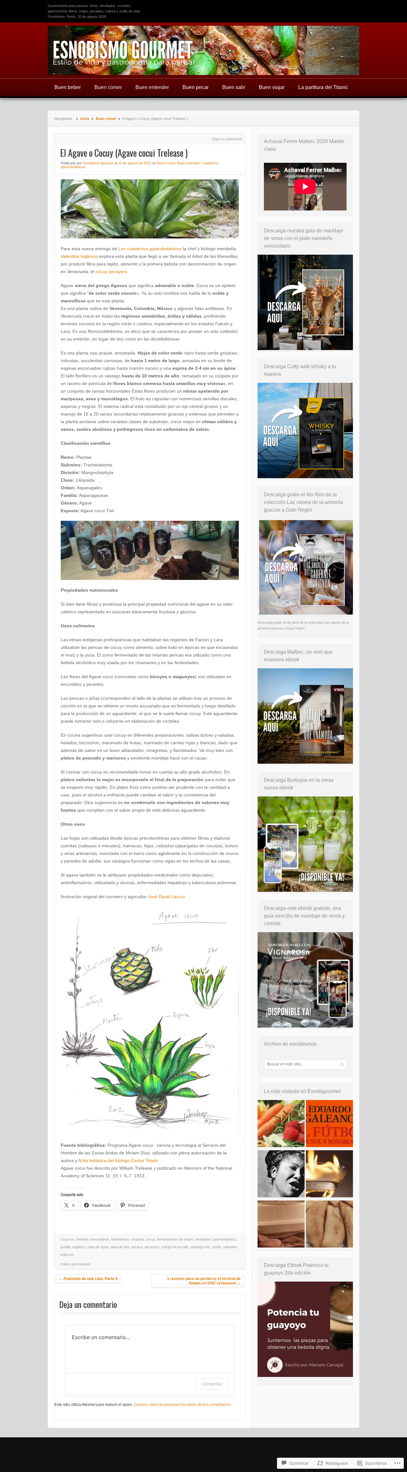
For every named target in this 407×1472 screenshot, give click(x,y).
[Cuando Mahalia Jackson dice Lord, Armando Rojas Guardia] (281, 1174)
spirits (216, 1247)
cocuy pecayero (111, 271)
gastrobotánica (224, 1239)
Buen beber (67, 87)
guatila (65, 1247)
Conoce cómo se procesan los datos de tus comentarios (182, 1404)
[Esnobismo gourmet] (203, 50)
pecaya (137, 1247)
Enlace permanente (75, 1264)
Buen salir (233, 87)
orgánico (79, 1247)
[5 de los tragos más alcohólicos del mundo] (329, 1174)
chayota (137, 1239)
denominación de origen (175, 1239)
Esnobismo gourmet (98, 163)
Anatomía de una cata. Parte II (88, 1278)
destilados (203, 1239)
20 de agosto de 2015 (134, 163)
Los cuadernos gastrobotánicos (150, 248)
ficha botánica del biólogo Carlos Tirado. (119, 1160)
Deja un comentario (227, 139)
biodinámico (120, 1239)
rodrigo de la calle (174, 1247)
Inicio (84, 118)
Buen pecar (196, 87)
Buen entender (152, 87)
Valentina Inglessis (79, 256)
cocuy (150, 1239)
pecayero (152, 1247)
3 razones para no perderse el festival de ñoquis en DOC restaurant (204, 1280)
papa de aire (119, 1247)
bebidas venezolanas (93, 1239)
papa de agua (97, 1247)
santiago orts (200, 1247)
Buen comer (108, 87)
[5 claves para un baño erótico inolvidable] (281, 1224)
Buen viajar (272, 87)
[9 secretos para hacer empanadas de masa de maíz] (329, 1224)
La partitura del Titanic (323, 87)
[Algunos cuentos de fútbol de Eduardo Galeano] (329, 1124)
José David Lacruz (166, 896)
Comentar (212, 1383)
